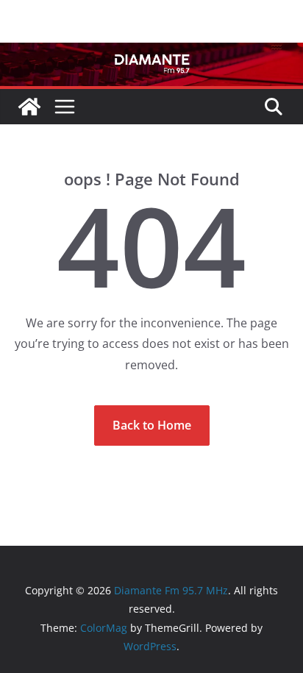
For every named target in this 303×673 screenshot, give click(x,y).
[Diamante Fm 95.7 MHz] (151, 53)
